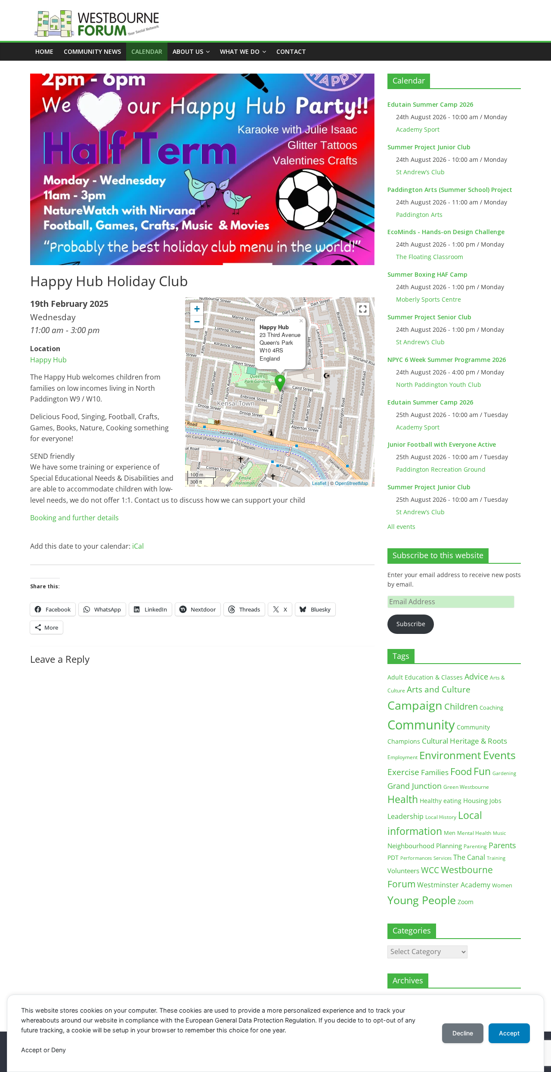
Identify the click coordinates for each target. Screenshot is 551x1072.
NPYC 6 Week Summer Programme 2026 (446, 359)
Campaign (415, 705)
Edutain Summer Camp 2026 (430, 104)
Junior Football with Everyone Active (441, 444)
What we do (240, 51)
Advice (476, 676)
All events (401, 526)
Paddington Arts (419, 214)
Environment (450, 755)
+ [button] (197, 308)
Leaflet (319, 482)
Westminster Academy (453, 885)
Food (461, 771)
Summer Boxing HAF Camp (427, 274)
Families (435, 772)
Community (421, 724)
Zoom (466, 902)
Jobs (495, 801)
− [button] (197, 321)
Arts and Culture (439, 689)
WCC (430, 870)
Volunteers (403, 870)
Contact (291, 51)
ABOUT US (188, 51)
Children (461, 706)
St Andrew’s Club (420, 172)
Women (502, 885)
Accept (509, 1033)
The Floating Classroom (429, 257)
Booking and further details (74, 517)
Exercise (403, 772)
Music (499, 833)
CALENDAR (146, 51)
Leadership (405, 816)
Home (44, 51)
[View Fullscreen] (362, 309)
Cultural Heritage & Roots (464, 741)
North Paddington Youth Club (438, 384)
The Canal (469, 857)
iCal (138, 546)
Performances (416, 858)
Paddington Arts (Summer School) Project (449, 189)
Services (442, 858)
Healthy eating (440, 801)
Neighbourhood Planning (424, 845)
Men (449, 833)
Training (496, 858)
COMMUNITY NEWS (92, 51)
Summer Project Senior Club (429, 317)
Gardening (504, 773)
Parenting (475, 846)
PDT (393, 857)
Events (499, 755)
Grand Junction (414, 786)
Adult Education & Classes (425, 677)
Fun (482, 771)
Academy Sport (418, 129)
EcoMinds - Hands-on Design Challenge (446, 232)
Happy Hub (48, 360)
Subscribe (410, 624)
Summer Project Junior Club (429, 147)
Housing (475, 800)
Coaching (491, 707)
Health (402, 799)
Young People (421, 900)
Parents (502, 845)
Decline (462, 1033)
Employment (402, 757)
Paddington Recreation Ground (441, 469)
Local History (440, 817)
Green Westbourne (466, 787)
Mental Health (474, 833)
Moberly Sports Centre (428, 299)
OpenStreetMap (351, 482)
